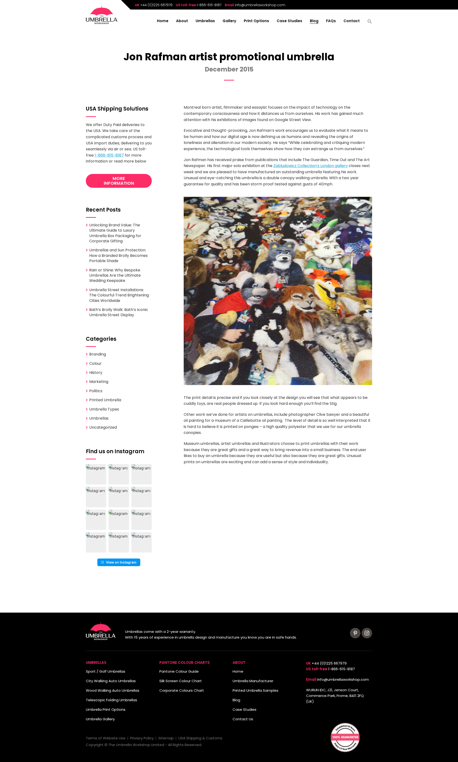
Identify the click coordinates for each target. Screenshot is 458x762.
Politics (95, 391)
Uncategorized (103, 427)
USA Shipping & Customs (200, 738)
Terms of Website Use (105, 738)
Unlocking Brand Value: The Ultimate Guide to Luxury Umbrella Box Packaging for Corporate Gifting (115, 233)
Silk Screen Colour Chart (180, 680)
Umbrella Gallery (100, 718)
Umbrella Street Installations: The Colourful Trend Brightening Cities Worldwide (119, 295)
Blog (314, 21)
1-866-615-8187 (209, 5)
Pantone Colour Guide (179, 671)
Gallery (229, 21)
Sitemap (166, 738)
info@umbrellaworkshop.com (260, 5)
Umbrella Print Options (105, 709)
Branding (97, 354)
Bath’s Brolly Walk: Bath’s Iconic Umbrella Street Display (118, 312)
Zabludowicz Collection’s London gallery (310, 165)
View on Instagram (121, 562)
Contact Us (243, 718)
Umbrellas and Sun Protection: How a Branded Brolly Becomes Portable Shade (118, 255)
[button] (369, 23)
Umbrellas (205, 21)
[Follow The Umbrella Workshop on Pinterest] (355, 633)
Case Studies (289, 21)
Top (11, 751)
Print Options (256, 21)
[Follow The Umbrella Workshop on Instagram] (367, 633)
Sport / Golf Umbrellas (105, 671)
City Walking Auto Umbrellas (111, 680)
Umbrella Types (104, 409)
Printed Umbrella (105, 400)
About (182, 21)
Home (162, 21)
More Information (119, 180)
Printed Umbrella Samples (255, 690)
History (95, 372)
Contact (352, 21)
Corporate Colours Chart (181, 690)
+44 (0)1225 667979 (156, 5)
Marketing (98, 381)
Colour (95, 363)
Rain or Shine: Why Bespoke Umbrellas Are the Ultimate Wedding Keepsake (115, 275)
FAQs (331, 21)
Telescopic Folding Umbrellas (111, 699)
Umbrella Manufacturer (253, 680)
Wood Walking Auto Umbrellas (112, 690)
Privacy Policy (142, 738)
